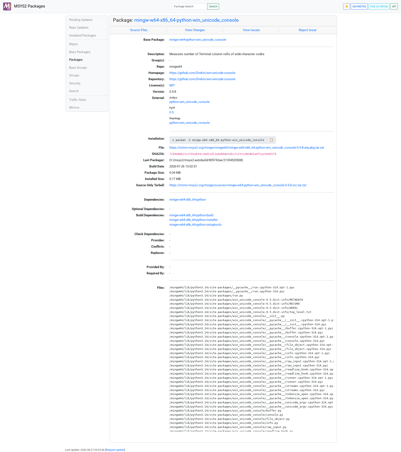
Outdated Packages (82, 35)
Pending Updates (81, 20)
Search (213, 6)
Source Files (138, 30)
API (394, 6)
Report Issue (307, 30)
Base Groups (78, 68)
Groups (74, 75)
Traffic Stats (77, 100)
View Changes (195, 30)
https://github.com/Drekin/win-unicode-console (202, 73)
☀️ (346, 6)
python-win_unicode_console (189, 102)
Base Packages (79, 52)
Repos (73, 44)
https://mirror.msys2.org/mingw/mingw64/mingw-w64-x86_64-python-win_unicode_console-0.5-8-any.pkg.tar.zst (246, 147)
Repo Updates (79, 27)
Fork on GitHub (379, 6)
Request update (115, 449)
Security (74, 83)
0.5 (171, 112)
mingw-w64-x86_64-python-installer (193, 220)
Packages (76, 60)
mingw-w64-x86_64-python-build (191, 215)
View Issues (251, 30)
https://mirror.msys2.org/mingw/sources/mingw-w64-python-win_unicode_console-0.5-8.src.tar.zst (237, 185)
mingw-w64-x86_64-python (187, 199)
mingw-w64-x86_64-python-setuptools (195, 225)
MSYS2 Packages (29, 6)
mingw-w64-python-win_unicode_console (197, 40)
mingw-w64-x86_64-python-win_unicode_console (186, 20)
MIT (172, 85)
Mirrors (74, 107)
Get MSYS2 (359, 6)
